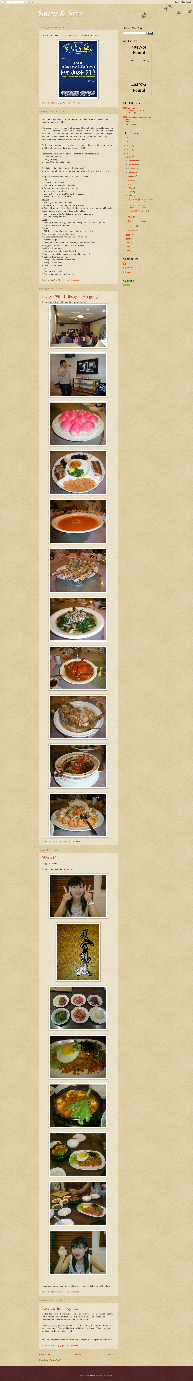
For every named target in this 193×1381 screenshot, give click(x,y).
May (130, 188)
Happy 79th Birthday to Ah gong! (70, 296)
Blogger (109, 1375)
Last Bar (129, 122)
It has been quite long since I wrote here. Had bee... (140, 206)
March (131, 196)
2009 (128, 235)
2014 (128, 142)
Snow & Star (60, 13)
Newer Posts (46, 1354)
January (131, 230)
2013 (128, 145)
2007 (128, 243)
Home (78, 1354)
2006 (128, 247)
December (132, 161)
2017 (128, 138)
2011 (128, 153)
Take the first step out (60, 1308)
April (130, 192)
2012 (128, 149)
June (130, 184)
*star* (128, 263)
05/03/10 (49, 857)
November (132, 164)
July (130, 180)
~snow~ (129, 268)
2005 (128, 251)
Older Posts (111, 1354)
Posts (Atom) (55, 1360)
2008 (128, 239)
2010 (128, 157)
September (133, 172)
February (132, 226)
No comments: (74, 103)
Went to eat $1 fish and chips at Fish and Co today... (141, 200)
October (131, 168)
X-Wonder (130, 108)
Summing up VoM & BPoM (136, 110)
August (131, 176)
